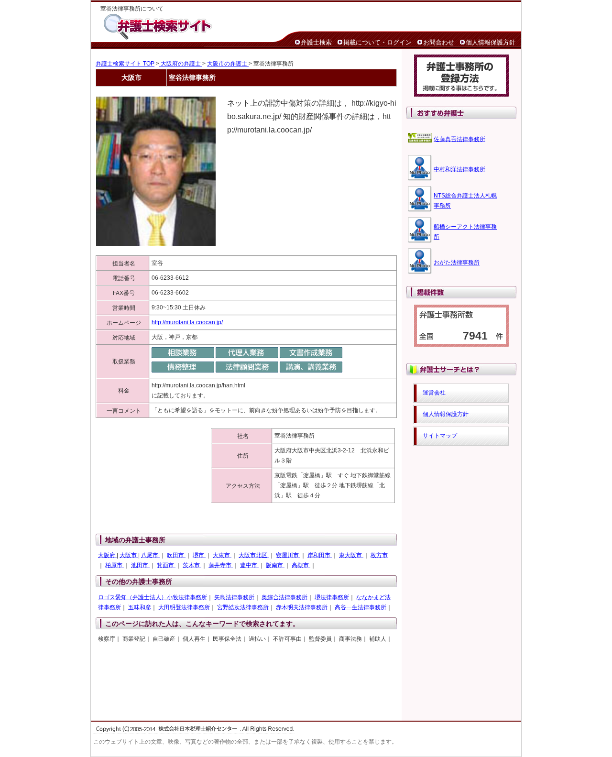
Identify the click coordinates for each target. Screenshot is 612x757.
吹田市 (176, 555)
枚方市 (379, 555)
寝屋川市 (288, 555)
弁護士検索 (316, 42)
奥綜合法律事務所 (284, 597)
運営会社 (434, 392)
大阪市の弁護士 (228, 63)
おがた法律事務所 (457, 262)
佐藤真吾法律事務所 (459, 139)
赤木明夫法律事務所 (302, 607)
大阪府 (107, 555)
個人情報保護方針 (490, 42)
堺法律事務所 (332, 597)
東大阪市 (351, 555)
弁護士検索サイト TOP (125, 63)
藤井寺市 (220, 565)
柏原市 (114, 565)
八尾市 (150, 555)
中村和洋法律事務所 (459, 169)
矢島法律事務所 (234, 597)
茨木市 (192, 565)
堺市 (199, 555)
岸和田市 (319, 555)
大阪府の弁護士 (180, 63)
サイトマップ (440, 435)
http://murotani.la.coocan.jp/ (187, 322)
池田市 (140, 565)
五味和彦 (139, 607)
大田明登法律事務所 (184, 607)
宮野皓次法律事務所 (243, 607)
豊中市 (249, 565)
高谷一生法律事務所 (360, 607)
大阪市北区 (254, 555)
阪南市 (275, 565)
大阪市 (129, 555)
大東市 (222, 555)
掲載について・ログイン (377, 42)
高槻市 (301, 565)
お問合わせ (438, 42)
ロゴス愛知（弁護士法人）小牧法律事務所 (152, 597)
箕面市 (166, 565)
